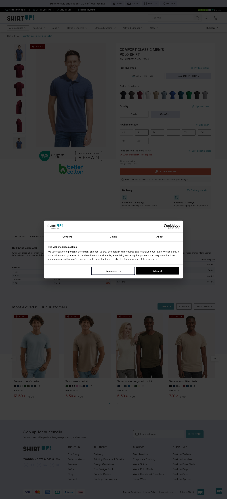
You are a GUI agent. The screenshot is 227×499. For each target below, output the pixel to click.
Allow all (157, 271)
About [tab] (159, 236)
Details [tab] (113, 236)
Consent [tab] (67, 236)
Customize (111, 271)
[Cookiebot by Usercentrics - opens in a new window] (166, 226)
